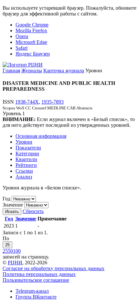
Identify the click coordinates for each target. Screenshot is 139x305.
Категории (27, 153)
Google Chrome (32, 24)
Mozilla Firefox (31, 30)
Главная (11, 70)
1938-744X (27, 102)
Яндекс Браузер (33, 53)
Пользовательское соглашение (36, 280)
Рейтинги (26, 165)
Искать (12, 211)
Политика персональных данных (39, 274)
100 (17, 251)
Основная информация (41, 136)
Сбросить (33, 211)
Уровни (24, 142)
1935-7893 (52, 102)
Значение (13, 205)
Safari (21, 48)
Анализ (24, 176)
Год (6, 198)
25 (7, 244)
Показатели (28, 147)
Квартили (26, 159)
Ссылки (24, 171)
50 (10, 251)
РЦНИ (15, 262)
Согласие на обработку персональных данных (53, 268)
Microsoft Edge (31, 42)
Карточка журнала (63, 70)
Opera (22, 36)
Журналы (31, 70)
